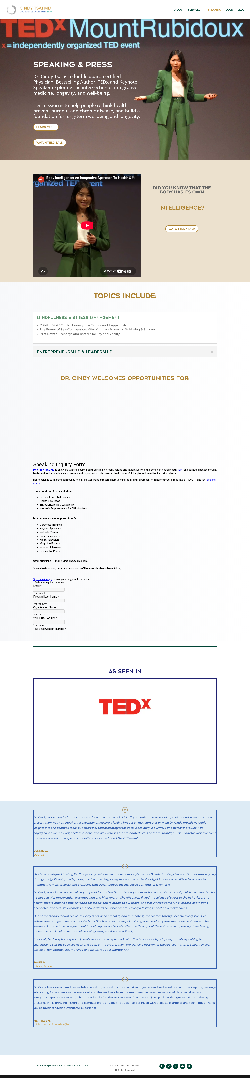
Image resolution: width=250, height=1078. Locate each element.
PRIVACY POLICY (57, 1065)
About (179, 10)
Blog (241, 10)
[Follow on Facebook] (175, 1066)
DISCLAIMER (42, 1065)
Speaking (214, 10)
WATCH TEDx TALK (49, 142)
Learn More (45, 127)
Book (229, 10)
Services (194, 10)
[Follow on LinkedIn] (162, 1066)
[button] (26, 731)
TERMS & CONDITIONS (77, 1065)
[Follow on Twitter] (189, 1066)
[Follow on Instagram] (169, 1066)
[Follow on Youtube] (182, 1066)
